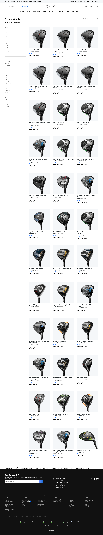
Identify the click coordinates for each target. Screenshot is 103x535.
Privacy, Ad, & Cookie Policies (26, 499)
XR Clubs (86, 501)
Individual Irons (52, 11)
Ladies (6, 86)
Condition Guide (8, 505)
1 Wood (6, 34)
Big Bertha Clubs (72, 505)
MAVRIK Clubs (71, 504)
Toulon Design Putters (89, 502)
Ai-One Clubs (71, 500)
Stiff (6, 77)
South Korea (70, 525)
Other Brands (75, 11)
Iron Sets (22, 11)
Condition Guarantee (41, 499)
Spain (58, 525)
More (82, 11)
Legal (22, 502)
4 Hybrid (6, 38)
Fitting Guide (39, 505)
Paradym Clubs (71, 501)
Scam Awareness (24, 506)
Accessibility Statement (9, 510)
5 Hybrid (6, 43)
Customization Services (9, 509)
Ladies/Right (7, 65)
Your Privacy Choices (25, 501)
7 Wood (6, 47)
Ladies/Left (7, 67)
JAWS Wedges (87, 497)
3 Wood (6, 36)
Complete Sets (87, 504)
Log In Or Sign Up (38, 1)
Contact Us (80, 1)
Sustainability (23, 505)
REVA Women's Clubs (89, 499)
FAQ (69, 497)
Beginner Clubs (87, 506)
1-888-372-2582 (95, 1)
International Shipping (9, 501)
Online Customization (41, 504)
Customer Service (8, 499)
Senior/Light (7, 81)
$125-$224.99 (7, 104)
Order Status (86, 1)
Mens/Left (7, 63)
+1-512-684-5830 (59, 480)
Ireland (66, 525)
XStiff (6, 79)
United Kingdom (48, 525)
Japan (37, 525)
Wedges (61, 11)
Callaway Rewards (8, 508)
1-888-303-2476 (60, 478)
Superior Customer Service (42, 501)
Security (22, 504)
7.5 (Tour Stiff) (8, 90)
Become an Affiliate (24, 497)
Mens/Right (7, 61)
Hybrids (44, 11)
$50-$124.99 (7, 102)
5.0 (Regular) (7, 88)
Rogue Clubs (71, 502)
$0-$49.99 (7, 99)
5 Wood (6, 45)
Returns (6, 502)
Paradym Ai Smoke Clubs (73, 499)
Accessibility (73, 1)
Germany (55, 525)
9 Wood (6, 49)
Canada (39, 525)
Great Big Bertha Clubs (89, 500)
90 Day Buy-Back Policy (41, 500)
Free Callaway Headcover (57, 500)
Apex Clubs (71, 508)
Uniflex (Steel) (8, 83)
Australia (43, 525)
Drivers (28, 11)
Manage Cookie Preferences (26, 500)
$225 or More (7, 106)
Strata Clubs (87, 505)
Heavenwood (7, 53)
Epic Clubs (71, 506)
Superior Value (39, 502)
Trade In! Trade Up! (40, 497)
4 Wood (6, 41)
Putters (67, 11)
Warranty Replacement (9, 504)
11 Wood (7, 51)
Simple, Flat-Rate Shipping (57, 499)
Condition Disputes (8, 506)
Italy (52, 525)
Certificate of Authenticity (57, 501)
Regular (6, 75)
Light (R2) (7, 92)
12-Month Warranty (56, 497)
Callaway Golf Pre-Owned (51, 6)
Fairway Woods (36, 11)
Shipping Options (8, 500)
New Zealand (62, 525)
